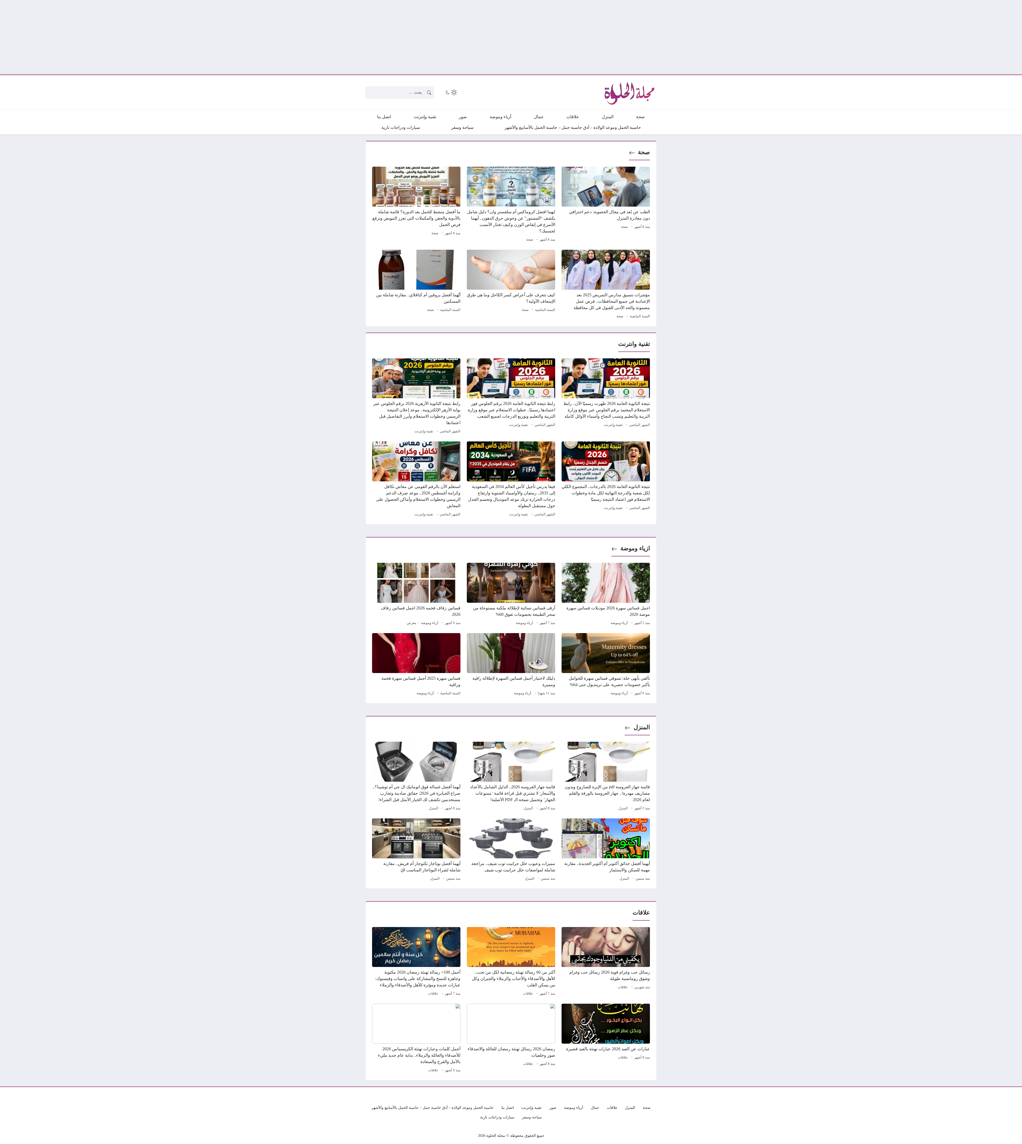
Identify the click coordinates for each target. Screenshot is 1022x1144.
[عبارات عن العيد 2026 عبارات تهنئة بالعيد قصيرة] (606, 1039)
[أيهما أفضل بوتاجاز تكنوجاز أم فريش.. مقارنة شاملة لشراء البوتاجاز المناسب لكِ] (416, 850)
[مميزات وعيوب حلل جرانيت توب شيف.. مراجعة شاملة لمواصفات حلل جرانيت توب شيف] (511, 850)
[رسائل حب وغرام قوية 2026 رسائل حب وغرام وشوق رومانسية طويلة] (606, 962)
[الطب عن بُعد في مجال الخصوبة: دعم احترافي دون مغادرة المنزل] (606, 205)
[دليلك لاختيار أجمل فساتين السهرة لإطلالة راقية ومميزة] (511, 665)
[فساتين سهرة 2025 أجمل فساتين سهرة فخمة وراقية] (416, 665)
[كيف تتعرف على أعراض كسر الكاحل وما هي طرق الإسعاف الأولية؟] (511, 285)
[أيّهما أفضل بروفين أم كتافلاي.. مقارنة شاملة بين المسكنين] (416, 285)
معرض (411, 623)
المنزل (642, 727)
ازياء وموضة (635, 548)
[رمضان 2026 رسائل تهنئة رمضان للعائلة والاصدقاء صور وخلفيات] (511, 1039)
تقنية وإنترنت (613, 425)
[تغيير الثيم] (450, 92)
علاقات (623, 987)
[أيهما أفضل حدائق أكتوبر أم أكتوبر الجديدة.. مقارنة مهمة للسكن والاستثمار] (606, 850)
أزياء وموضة (619, 623)
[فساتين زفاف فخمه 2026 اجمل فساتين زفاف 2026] (416, 595)
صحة (644, 152)
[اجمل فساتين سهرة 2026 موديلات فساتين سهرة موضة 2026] (606, 595)
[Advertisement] (862, 37)
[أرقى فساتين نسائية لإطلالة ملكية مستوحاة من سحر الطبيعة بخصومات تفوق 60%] (511, 595)
